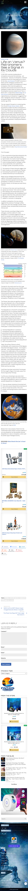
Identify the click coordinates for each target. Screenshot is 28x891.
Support (3, 878)
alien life (7, 598)
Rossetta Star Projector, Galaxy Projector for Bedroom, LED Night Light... (14, 714)
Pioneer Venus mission (13, 106)
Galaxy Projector (6, 858)
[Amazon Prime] (24, 472)
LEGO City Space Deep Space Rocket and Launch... (12, 533)
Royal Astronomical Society (21, 147)
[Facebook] (2, 828)
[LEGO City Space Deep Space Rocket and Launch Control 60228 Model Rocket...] (14, 522)
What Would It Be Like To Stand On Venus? (13, 442)
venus (11, 600)
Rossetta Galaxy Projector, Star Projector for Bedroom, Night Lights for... (14, 742)
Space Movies (4, 868)
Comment (4, 631)
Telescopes (4, 851)
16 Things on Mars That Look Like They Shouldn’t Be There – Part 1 (16, 773)
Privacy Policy (5, 885)
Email (3, 652)
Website (3, 658)
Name (3, 647)
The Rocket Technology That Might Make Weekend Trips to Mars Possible (16, 763)
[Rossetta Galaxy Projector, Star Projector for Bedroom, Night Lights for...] (14, 733)
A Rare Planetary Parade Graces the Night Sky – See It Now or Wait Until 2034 (15, 779)
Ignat (3, 72)
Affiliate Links (5, 880)
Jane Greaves (10, 81)
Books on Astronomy (7, 870)
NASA (14, 425)
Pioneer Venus (14, 250)
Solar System (4, 59)
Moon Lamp (4, 863)
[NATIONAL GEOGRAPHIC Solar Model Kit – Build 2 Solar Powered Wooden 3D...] (14, 490)
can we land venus (14, 598)
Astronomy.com (18, 283)
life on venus (23, 598)
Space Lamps (4, 860)
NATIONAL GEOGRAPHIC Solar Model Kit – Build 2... (13, 501)
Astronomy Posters (6, 865)
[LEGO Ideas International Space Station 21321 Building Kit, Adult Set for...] (14, 458)
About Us (3, 875)
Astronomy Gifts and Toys (8, 853)
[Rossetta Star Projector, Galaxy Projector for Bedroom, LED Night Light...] (14, 705)
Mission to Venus (5, 600)
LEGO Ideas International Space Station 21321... (14, 469)
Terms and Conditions (7, 883)
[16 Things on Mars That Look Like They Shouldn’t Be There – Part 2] (3, 769)
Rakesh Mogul (19, 93)
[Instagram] (5, 828)
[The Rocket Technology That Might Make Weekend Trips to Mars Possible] (3, 764)
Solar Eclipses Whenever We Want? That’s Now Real (15, 758)
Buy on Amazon (14, 477)
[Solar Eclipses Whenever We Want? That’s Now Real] (3, 759)
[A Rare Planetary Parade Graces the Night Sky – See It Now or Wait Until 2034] (3, 779)
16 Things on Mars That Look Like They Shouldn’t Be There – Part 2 (16, 768)
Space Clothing (5, 855)
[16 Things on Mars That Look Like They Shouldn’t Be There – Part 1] (3, 774)
